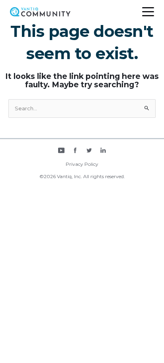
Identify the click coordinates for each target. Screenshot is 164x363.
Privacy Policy (82, 164)
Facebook (75, 151)
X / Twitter (89, 151)
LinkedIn (103, 151)
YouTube (61, 151)
